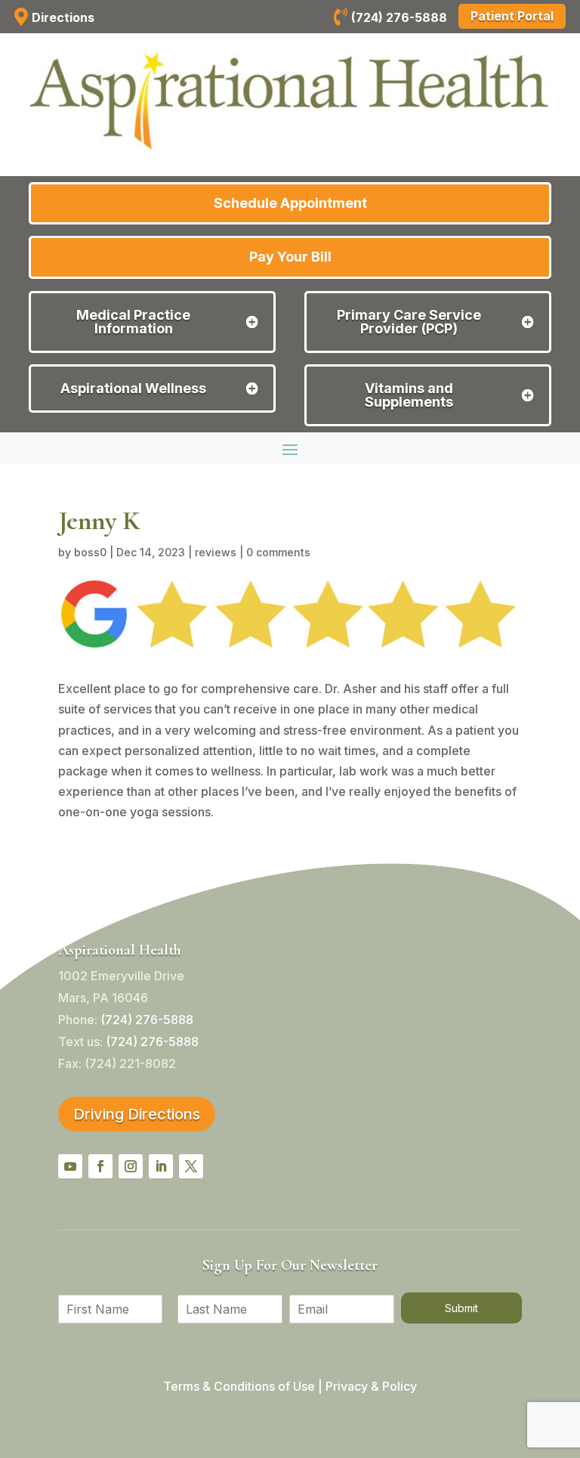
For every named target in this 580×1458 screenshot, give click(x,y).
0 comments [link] (278, 552)
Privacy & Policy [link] (371, 1386)
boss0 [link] (90, 552)
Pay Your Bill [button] (290, 257)
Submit (461, 1308)
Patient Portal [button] (512, 15)
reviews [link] (215, 552)
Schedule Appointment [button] (290, 203)
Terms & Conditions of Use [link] (239, 1386)
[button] (290, 449)
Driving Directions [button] (136, 1114)
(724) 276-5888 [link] (399, 17)
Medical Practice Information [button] (133, 322)
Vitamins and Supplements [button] (409, 395)
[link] (340, 18)
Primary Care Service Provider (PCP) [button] (409, 322)
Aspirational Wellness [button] (133, 388)
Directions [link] (63, 17)
